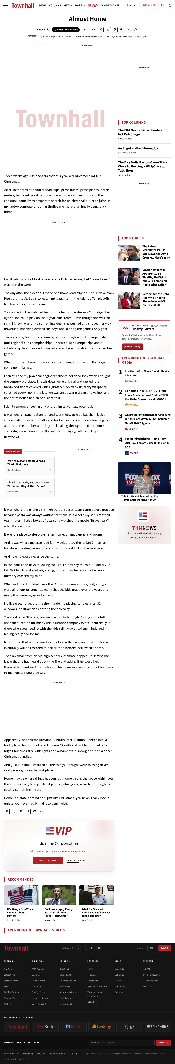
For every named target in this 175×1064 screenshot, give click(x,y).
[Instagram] (85, 948)
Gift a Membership (151, 974)
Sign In (140, 948)
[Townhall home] (16, 948)
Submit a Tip (121, 986)
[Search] (163, 5)
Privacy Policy (27, 1053)
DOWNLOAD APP (110, 5)
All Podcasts (93, 1002)
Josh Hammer (66, 998)
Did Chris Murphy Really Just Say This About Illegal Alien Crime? (59, 912)
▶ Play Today (132, 347)
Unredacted (93, 980)
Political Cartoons (12, 992)
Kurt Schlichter (14, 920)
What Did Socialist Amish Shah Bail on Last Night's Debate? (96, 912)
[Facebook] (92, 948)
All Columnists (66, 1003)
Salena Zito (43, 29)
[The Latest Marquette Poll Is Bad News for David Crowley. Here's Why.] (129, 253)
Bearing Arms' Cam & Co (99, 986)
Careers (118, 980)
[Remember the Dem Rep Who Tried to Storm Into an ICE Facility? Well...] (129, 300)
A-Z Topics (38, 961)
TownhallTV (9, 998)
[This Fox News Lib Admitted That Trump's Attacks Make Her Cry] (144, 478)
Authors (7, 1003)
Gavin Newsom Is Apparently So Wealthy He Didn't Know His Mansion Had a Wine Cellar (154, 277)
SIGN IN (131, 5)
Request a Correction (58, 1053)
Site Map (73, 1053)
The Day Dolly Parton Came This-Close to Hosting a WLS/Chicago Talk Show (142, 166)
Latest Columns (11, 980)
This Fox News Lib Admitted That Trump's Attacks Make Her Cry (140, 498)
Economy (36, 986)
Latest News (9, 974)
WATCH (68, 5)
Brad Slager (65, 986)
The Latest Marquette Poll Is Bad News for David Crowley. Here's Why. (156, 252)
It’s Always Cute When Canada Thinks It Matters (20, 912)
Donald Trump (38, 980)
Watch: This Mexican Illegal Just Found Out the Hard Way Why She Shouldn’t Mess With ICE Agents (148, 419)
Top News (8, 969)
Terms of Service (11, 1053)
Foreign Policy (38, 992)
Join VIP (164, 948)
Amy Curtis (50, 920)
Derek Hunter (66, 974)
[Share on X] (101, 29)
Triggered (92, 974)
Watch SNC (148, 986)
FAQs (152, 948)
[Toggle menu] (5, 5)
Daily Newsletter (150, 980)
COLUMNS (55, 5)
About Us (119, 969)
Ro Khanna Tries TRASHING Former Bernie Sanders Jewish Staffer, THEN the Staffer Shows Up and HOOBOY (146, 395)
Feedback (41, 1053)
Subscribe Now (76, 860)
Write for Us (120, 992)
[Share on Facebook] (115, 29)
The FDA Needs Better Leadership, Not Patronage (143, 132)
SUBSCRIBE (149, 5)
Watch (7, 986)
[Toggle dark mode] (170, 5)
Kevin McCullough (68, 980)
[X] (78, 948)
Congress (36, 974)
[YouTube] (99, 948)
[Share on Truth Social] (108, 29)
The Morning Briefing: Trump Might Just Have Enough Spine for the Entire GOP (147, 443)
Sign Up (163, 1042)
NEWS (42, 5)
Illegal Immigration (41, 998)
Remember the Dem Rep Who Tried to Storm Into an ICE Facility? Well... (155, 299)
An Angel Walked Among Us (138, 148)
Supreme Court (39, 1003)
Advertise (119, 974)
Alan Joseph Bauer (68, 992)
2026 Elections (38, 969)
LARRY (90, 969)
